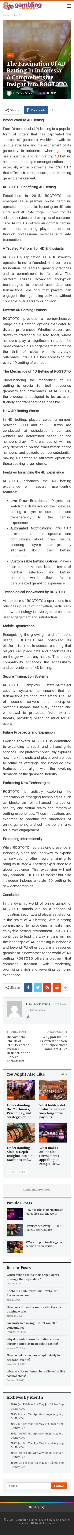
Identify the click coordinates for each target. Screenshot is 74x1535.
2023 (13, 1433)
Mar (30, 1404)
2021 (13, 1453)
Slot (10, 55)
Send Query (37, 1507)
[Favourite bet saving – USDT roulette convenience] (15, 1230)
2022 (13, 1443)
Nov (17, 1418)
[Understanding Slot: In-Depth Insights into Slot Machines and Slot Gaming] (21, 1133)
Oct (12, 1418)
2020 (13, 1462)
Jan (20, 1404)
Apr (35, 1414)
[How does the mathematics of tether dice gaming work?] (15, 1214)
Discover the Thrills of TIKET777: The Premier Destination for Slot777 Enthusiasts (18, 1049)
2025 (13, 1414)
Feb (25, 1404)
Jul (51, 1414)
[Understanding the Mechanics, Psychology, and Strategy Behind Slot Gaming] (21, 1090)
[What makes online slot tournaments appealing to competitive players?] (53, 1133)
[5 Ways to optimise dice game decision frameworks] (15, 1247)
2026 (13, 1404)
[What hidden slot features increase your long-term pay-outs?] (53, 1090)
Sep (61, 1414)
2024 (13, 1424)
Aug (55, 1414)
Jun (47, 1404)
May (41, 1404)
